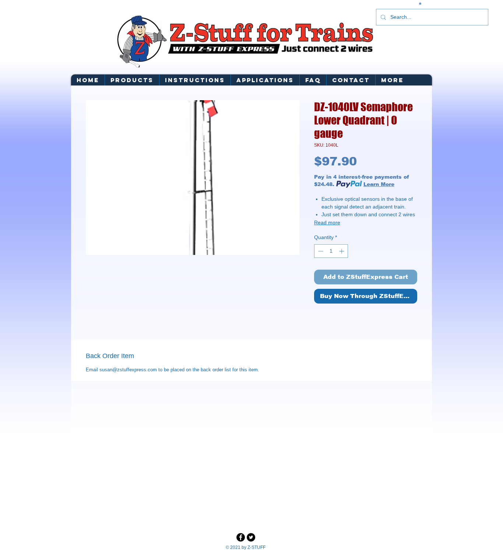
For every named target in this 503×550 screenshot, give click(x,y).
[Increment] (342, 251)
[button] (420, 3)
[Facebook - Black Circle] (240, 537)
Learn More (378, 184)
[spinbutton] (331, 251)
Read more (327, 222)
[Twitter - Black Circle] (251, 537)
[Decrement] (319, 251)
